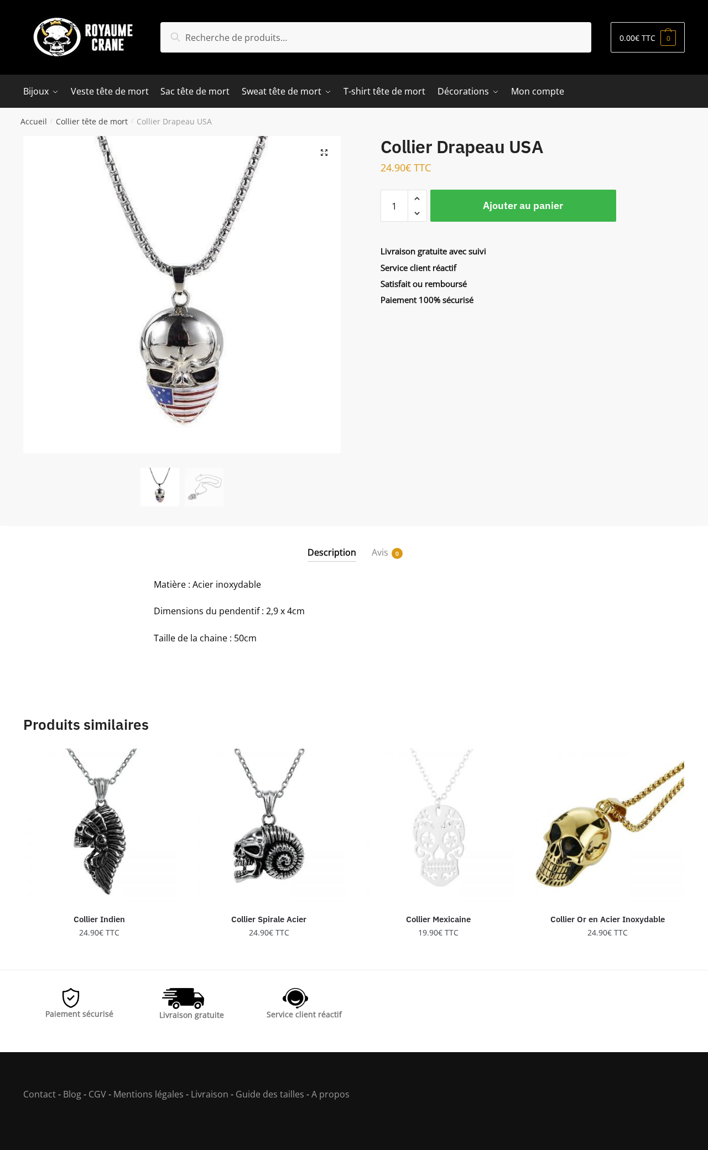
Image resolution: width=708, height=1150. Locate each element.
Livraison (209, 1094)
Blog (72, 1094)
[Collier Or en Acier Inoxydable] (607, 825)
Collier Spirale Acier (268, 919)
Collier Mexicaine (438, 919)
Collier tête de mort (92, 121)
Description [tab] (332, 552)
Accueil (33, 121)
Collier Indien (99, 919)
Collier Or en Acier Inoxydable (607, 919)
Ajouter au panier (523, 205)
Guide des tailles (270, 1094)
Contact (39, 1094)
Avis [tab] (380, 552)
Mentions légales (148, 1094)
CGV (97, 1094)
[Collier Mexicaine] (438, 825)
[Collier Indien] (99, 825)
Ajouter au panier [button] (99, 957)
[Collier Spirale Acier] (268, 825)
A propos (329, 1094)
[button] (324, 152)
